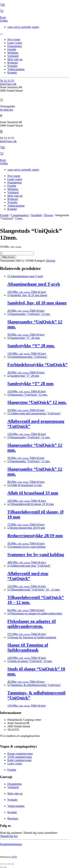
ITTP (14, 856)
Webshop (12, 52)
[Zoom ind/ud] (1, 864)
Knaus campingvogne (20, 753)
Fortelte (11, 49)
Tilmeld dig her (9, 836)
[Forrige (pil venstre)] (1, 867)
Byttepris (12, 62)
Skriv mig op (14, 59)
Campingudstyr (20, 215)
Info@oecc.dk (8, 141)
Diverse (48, 215)
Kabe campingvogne (19, 760)
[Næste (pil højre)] (5, 867)
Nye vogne (13, 39)
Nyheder (12, 65)
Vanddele (36, 215)
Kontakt (12, 72)
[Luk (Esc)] (12, 864)
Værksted (13, 56)
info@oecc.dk (8, 83)
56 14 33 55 (7, 80)
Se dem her (6, 109)
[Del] (8, 864)
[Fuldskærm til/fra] (5, 864)
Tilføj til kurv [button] (38, 291)
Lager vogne (14, 42)
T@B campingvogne (19, 756)
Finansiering (14, 46)
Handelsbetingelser (11, 844)
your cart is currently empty (23, 26)
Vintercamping (15, 69)
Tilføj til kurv (8, 257)
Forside (4, 215)
